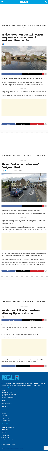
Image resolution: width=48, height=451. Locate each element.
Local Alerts (4, 412)
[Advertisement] (24, 14)
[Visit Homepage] (24, 2)
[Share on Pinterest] (43, 74)
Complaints (4, 415)
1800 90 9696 (5, 435)
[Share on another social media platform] (45, 74)
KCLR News (21, 44)
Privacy (8, 444)
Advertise (4, 417)
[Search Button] (45, 2)
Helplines (4, 413)
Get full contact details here (8, 440)
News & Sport (26, 170)
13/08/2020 (16, 44)
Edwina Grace (8, 170)
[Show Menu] (2, 2)
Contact (13, 444)
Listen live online (5, 406)
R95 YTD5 (4, 432)
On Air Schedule (5, 418)
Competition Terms (6, 420)
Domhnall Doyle (8, 44)
